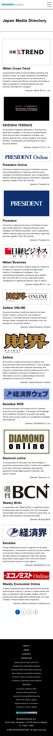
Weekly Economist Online (21, 584)
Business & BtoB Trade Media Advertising (27, 669)
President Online (15, 165)
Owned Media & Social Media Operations (26, 673)
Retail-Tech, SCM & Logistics (26, 700)
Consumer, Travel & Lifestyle (26, 707)
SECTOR (27, 684)
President (10, 220)
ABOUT (26, 645)
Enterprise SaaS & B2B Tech (26, 692)
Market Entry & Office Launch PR (26, 662)
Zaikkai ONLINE (14, 307)
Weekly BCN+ (12, 503)
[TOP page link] (12, 4)
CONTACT (26, 654)
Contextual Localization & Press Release (26, 680)
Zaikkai (8, 357)
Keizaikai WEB (13, 404)
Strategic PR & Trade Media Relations (26, 666)
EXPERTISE (26, 658)
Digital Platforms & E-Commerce (26, 703)
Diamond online (14, 458)
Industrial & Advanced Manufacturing (26, 696)
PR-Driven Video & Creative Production (26, 677)
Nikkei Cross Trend (16, 68)
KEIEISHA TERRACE (17, 125)
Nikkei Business (14, 262)
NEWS (26, 650)
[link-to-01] (26, 713)
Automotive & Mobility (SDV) (26, 689)
